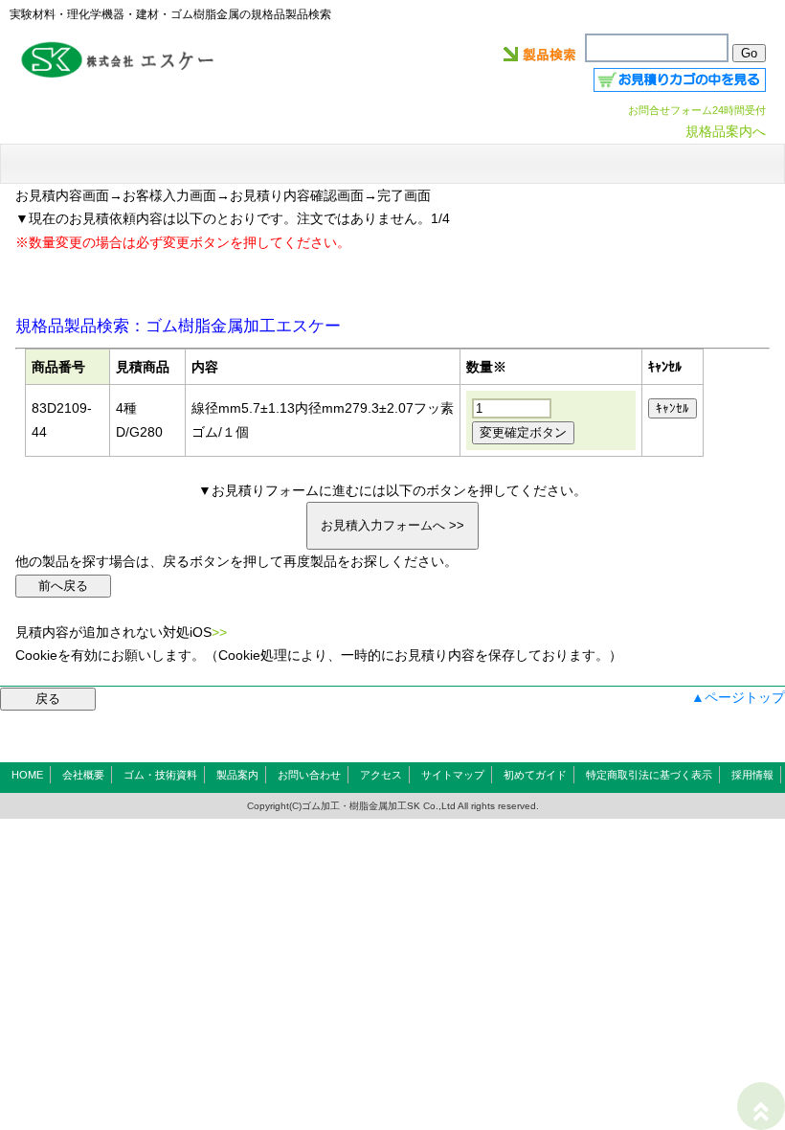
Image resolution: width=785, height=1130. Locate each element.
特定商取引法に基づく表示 (649, 774)
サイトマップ (452, 774)
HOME (27, 774)
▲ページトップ (738, 697)
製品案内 (237, 774)
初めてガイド (535, 774)
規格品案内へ (725, 131)
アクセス (381, 774)
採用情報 (752, 774)
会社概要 (83, 774)
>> (219, 632)
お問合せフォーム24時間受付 (697, 110)
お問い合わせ (309, 774)
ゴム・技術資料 (160, 774)
